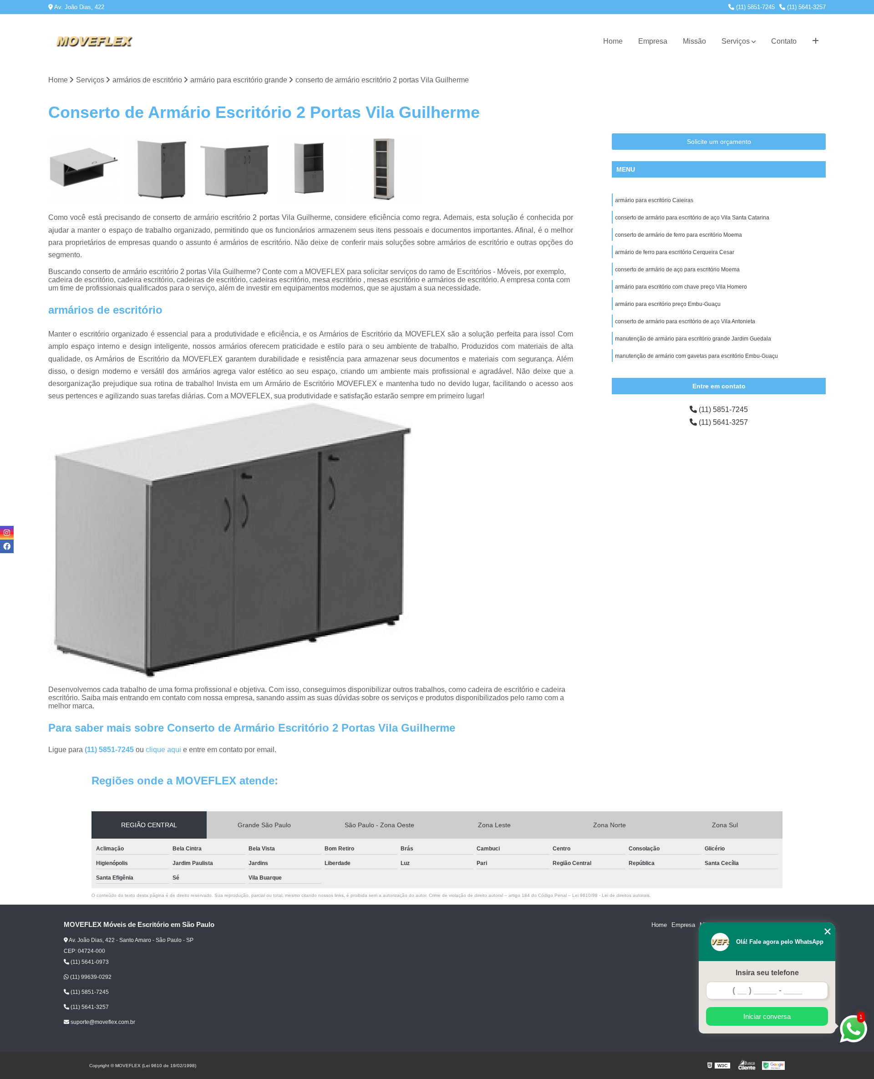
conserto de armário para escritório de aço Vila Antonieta (685, 321)
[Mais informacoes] (815, 41)
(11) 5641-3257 (805, 7)
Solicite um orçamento (719, 141)
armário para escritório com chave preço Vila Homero (681, 287)
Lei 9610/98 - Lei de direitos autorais (611, 895)
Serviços (736, 41)
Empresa (652, 41)
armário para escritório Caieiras (654, 200)
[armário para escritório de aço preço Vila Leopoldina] (234, 168)
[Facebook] (7, 546)
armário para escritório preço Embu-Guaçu (668, 304)
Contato (784, 41)
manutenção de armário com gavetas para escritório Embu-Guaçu (696, 356)
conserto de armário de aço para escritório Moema (677, 269)
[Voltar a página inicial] (93, 41)
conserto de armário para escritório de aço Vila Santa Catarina (692, 217)
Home (613, 41)
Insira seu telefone (767, 973)
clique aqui (163, 749)
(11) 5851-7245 (754, 7)
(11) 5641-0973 (89, 962)
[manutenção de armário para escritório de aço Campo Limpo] (83, 168)
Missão (694, 41)
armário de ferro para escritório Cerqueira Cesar (674, 252)
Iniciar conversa (767, 1016)
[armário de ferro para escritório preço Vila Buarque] (159, 168)
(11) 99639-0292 (90, 977)
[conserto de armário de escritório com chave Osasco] (386, 168)
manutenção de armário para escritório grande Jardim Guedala (693, 339)
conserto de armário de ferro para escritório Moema (678, 235)
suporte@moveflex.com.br (102, 1022)
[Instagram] (7, 533)
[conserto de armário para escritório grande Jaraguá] (310, 168)
